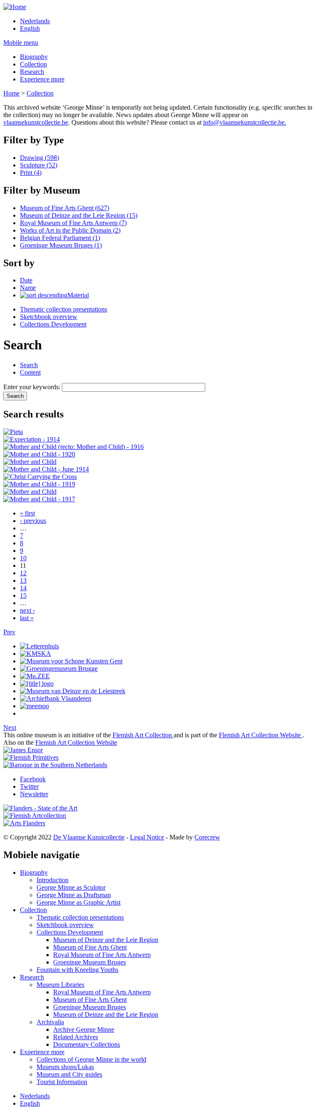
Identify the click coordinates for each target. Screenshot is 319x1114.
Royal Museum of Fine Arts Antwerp (102, 954)
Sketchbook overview (48, 316)
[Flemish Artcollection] (34, 815)
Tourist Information (62, 1081)
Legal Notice (147, 837)
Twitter (29, 786)
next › (27, 610)
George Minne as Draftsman (74, 894)
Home (11, 93)
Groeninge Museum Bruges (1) (61, 245)
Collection (33, 64)
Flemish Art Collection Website (260, 735)
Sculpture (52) (38, 165)
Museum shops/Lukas (65, 1066)
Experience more (42, 79)
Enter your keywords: (32, 386)
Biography (34, 56)
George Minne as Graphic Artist (78, 902)
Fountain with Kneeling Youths (77, 969)
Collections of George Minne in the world (91, 1059)
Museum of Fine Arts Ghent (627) (64, 207)
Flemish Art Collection (143, 735)
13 (23, 580)
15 (23, 595)
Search (29, 364)
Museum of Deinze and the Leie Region (105, 939)
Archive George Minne (83, 1029)
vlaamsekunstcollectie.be (35, 122)
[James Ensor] (23, 749)
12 (23, 573)
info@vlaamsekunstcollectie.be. (244, 122)
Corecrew (207, 837)
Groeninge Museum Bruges (89, 962)
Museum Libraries (60, 984)
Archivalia (50, 1022)
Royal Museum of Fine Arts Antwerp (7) (73, 222)
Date (26, 280)
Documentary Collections (86, 1044)
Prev (9, 632)
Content (30, 372)
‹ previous (33, 520)
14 (23, 587)
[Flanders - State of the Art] (40, 808)
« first (27, 513)
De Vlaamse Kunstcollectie (89, 837)
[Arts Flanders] (24, 823)
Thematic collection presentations (63, 309)
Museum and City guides (69, 1074)
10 (23, 558)
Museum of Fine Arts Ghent (90, 947)
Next (9, 727)
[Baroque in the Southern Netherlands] (55, 764)
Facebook (33, 779)
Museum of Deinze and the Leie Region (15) (78, 215)
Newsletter (34, 793)
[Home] (14, 6)
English (30, 28)
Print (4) (31, 172)
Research (32, 71)
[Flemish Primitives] (31, 757)
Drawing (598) (39, 157)
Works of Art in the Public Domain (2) (70, 230)
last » (27, 617)
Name (28, 287)
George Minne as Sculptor (71, 887)
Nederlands (35, 21)
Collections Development (53, 324)
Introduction (53, 879)
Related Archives (75, 1036)
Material (78, 295)
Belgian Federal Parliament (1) (60, 237)
